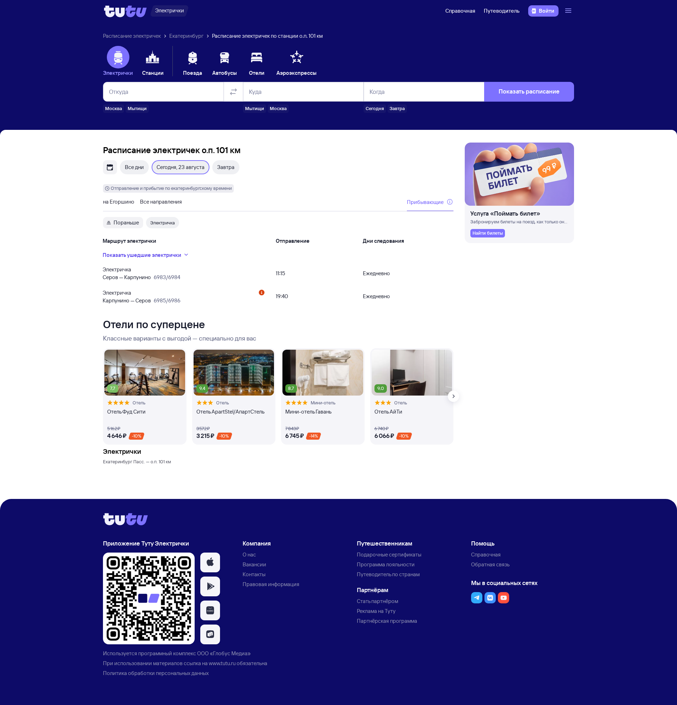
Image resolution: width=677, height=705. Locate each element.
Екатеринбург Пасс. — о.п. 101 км (137, 461)
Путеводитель (502, 10)
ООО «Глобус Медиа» (224, 653)
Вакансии (254, 564)
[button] (210, 562)
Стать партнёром (377, 601)
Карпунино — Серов (127, 300)
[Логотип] (125, 11)
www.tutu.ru (222, 663)
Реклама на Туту (376, 611)
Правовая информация (271, 584)
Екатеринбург (186, 35)
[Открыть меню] (569, 11)
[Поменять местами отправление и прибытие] (233, 92)
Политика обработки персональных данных (156, 673)
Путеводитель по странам (388, 574)
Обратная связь (490, 564)
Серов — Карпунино (127, 277)
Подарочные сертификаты (389, 554)
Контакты (254, 574)
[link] (487, 233)
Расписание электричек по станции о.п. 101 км (267, 35)
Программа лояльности (386, 564)
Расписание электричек (132, 35)
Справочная (460, 10)
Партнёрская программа (387, 620)
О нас (249, 554)
